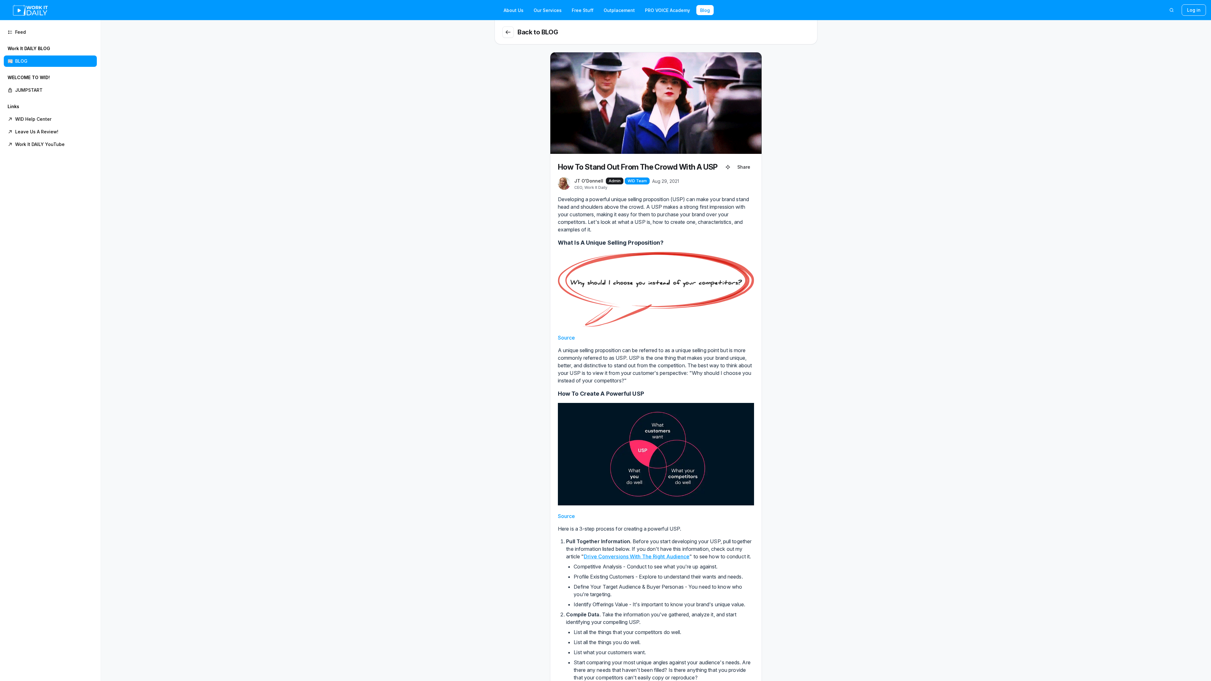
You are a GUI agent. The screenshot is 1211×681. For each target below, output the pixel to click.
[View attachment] (656, 289)
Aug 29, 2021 (665, 181)
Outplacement (619, 10)
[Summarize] (728, 167)
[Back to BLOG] (508, 32)
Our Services (548, 10)
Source (566, 338)
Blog (705, 10)
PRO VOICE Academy (667, 10)
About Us (514, 10)
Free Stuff (583, 10)
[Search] (1172, 10)
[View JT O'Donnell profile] (564, 183)
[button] (50, 55)
